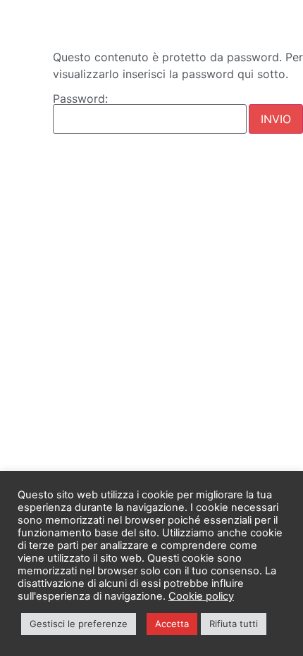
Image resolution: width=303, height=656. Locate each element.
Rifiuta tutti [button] (233, 623)
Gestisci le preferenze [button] (79, 623)
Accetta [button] (172, 623)
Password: (80, 99)
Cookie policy (201, 596)
